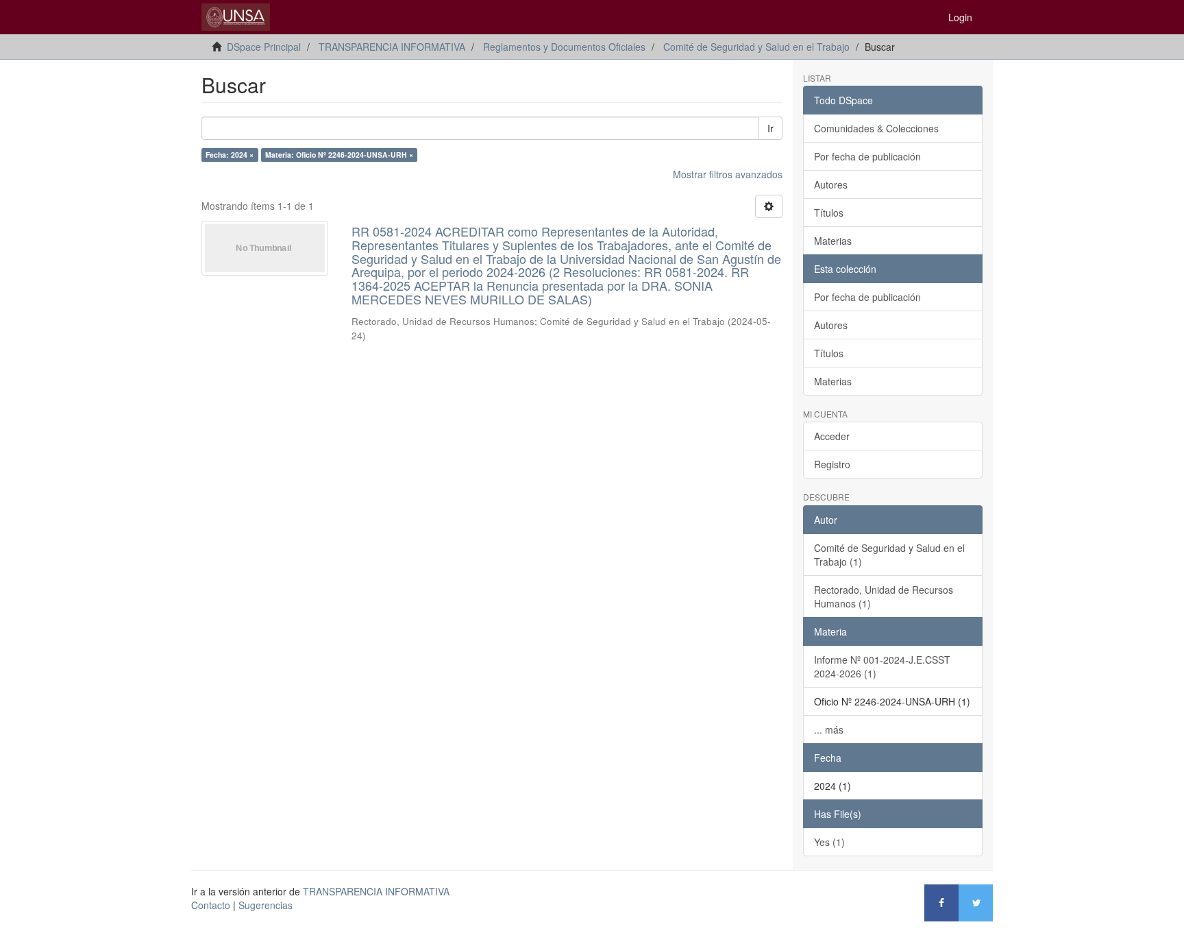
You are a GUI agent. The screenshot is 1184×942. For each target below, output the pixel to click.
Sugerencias (265, 905)
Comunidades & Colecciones (876, 128)
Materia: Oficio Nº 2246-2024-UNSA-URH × (339, 154)
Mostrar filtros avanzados (727, 174)
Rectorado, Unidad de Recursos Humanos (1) (883, 596)
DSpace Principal (264, 46)
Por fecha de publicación (867, 156)
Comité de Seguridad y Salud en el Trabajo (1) (889, 554)
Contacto (210, 905)
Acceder (832, 436)
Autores (831, 184)
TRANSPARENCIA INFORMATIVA (392, 46)
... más (828, 729)
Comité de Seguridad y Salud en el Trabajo (756, 46)
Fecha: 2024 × (230, 154)
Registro (832, 464)
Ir (770, 128)
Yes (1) (829, 842)
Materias (833, 240)
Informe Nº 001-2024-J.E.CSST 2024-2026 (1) (882, 666)
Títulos (828, 212)
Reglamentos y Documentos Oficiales (564, 46)
